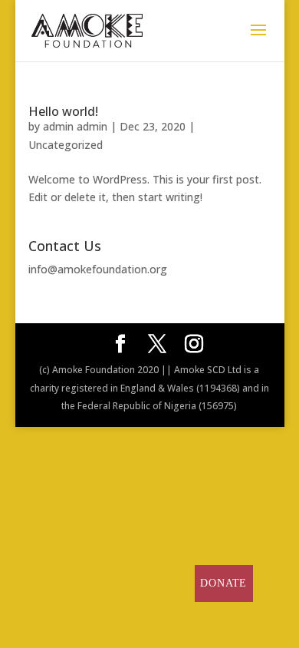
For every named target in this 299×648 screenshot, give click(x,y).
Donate (223, 583)
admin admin (75, 126)
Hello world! (63, 111)
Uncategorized (65, 144)
